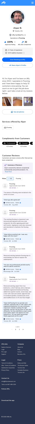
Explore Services (6, 347)
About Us (20, 347)
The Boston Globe (23, 365)
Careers (20, 352)
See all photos (19, 112)
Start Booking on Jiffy (17, 60)
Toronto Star (21, 368)
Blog (19, 349)
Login (2, 349)
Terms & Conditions (7, 363)
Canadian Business (23, 370)
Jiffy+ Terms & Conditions (8, 365)
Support (3, 354)
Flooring (18, 179)
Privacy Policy (5, 370)
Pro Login (4, 352)
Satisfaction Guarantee (8, 368)
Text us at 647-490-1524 (8, 384)
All (11, 179)
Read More (8, 172)
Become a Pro (21, 354)
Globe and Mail (22, 363)
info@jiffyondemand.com (8, 381)
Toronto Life (21, 372)
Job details (12, 188)
